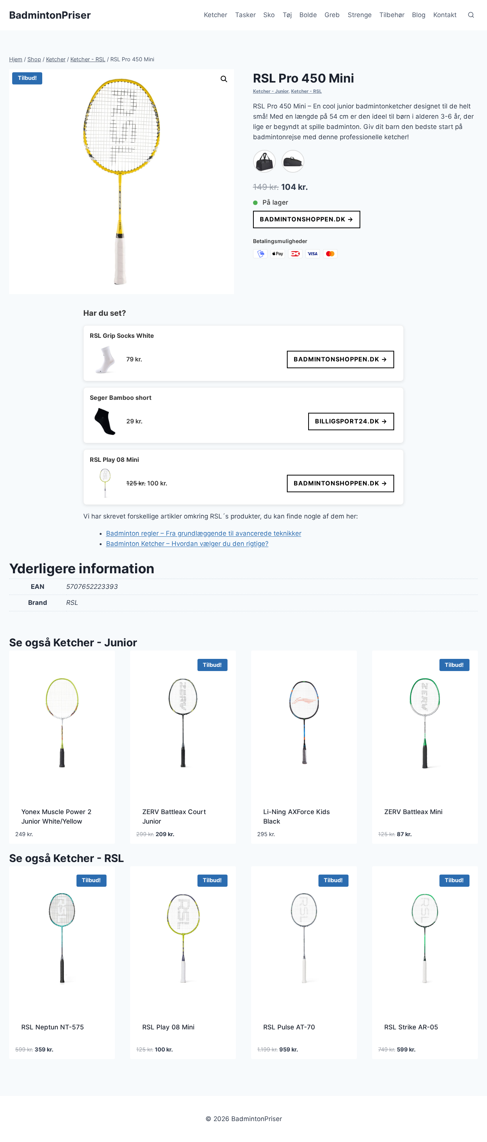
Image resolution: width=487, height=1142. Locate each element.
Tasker (245, 15)
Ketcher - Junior (270, 91)
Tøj (287, 15)
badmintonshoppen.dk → (306, 219)
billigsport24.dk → (351, 421)
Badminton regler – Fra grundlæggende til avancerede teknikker (203, 533)
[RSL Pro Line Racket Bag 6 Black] (293, 161)
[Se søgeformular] (471, 15)
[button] (224, 79)
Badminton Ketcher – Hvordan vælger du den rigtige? (187, 543)
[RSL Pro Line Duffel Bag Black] (264, 161)
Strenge (360, 15)
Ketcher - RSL (306, 91)
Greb (332, 15)
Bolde (308, 15)
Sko (269, 15)
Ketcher (215, 15)
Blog (418, 15)
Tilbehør (391, 15)
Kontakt (445, 15)
